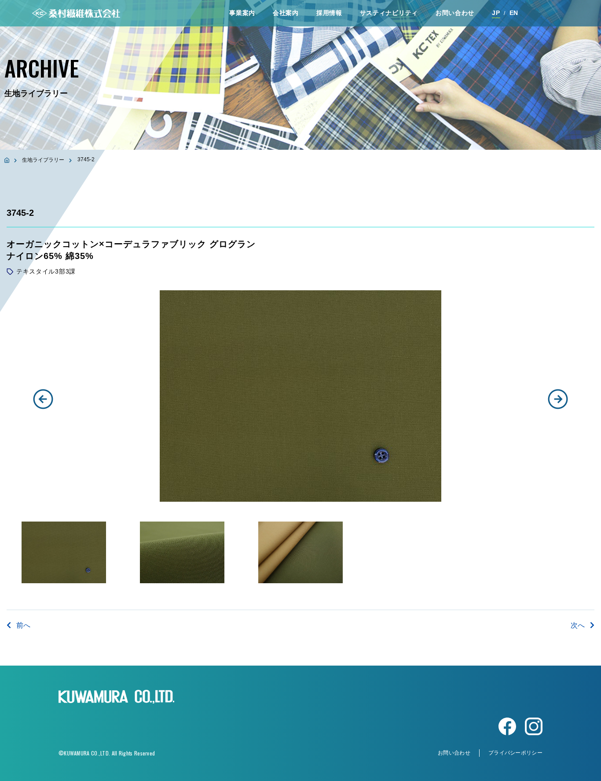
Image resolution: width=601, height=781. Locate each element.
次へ (578, 625)
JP (496, 12)
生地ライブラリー (43, 160)
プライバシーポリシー (515, 753)
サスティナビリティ (389, 12)
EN (513, 12)
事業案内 (242, 12)
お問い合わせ (455, 12)
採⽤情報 (329, 12)
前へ (23, 625)
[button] (43, 399)
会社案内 (286, 12)
